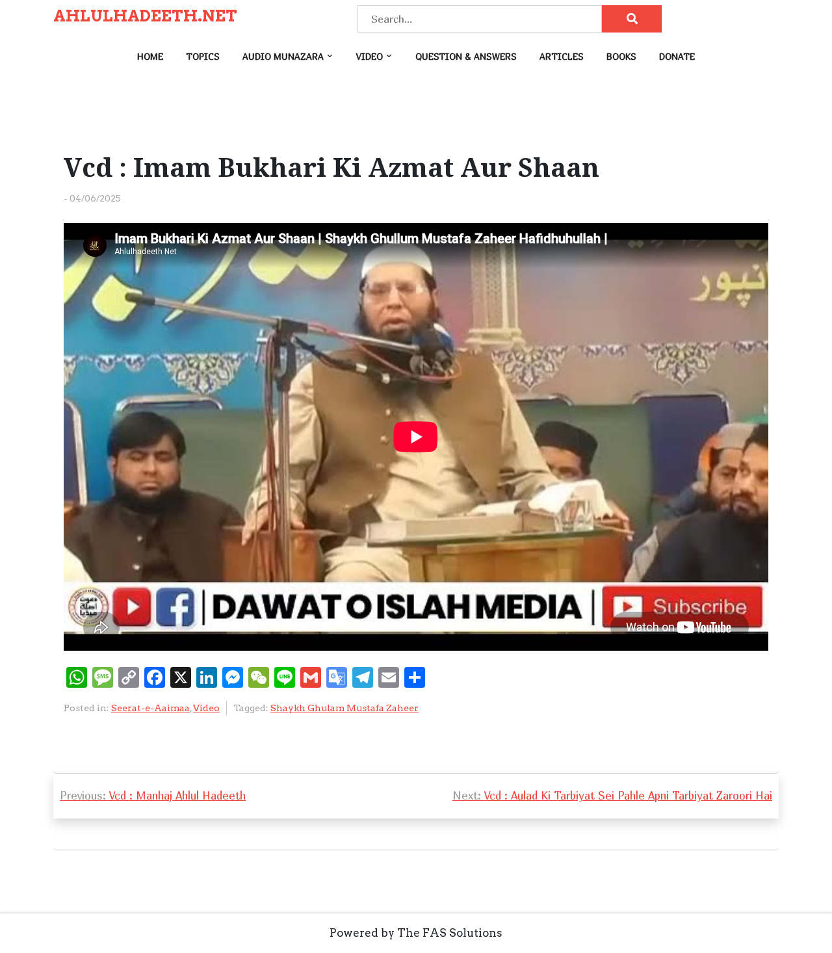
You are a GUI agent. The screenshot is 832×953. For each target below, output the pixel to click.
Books (621, 56)
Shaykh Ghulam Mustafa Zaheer (344, 708)
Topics (203, 56)
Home (150, 56)
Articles (562, 56)
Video (369, 56)
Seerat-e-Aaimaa (150, 708)
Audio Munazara (283, 56)
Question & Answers (466, 56)
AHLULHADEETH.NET (145, 16)
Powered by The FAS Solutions (416, 932)
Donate (677, 56)
